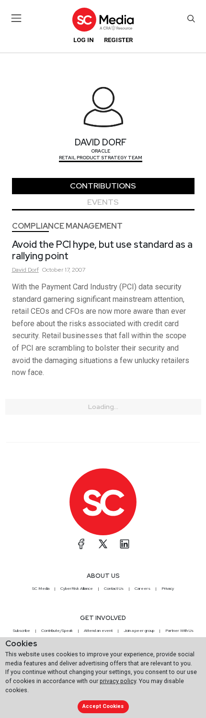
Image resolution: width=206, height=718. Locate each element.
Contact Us (114, 588)
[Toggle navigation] (16, 18)
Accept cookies (103, 706)
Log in (83, 40)
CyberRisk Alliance (76, 588)
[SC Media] (103, 19)
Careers (142, 588)
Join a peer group (139, 630)
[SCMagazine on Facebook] (81, 544)
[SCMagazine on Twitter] (103, 544)
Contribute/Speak (57, 630)
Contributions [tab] (103, 186)
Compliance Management (67, 226)
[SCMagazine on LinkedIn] (124, 544)
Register (118, 40)
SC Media (40, 588)
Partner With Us (179, 630)
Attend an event (98, 630)
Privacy (167, 588)
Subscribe (21, 630)
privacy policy (118, 681)
